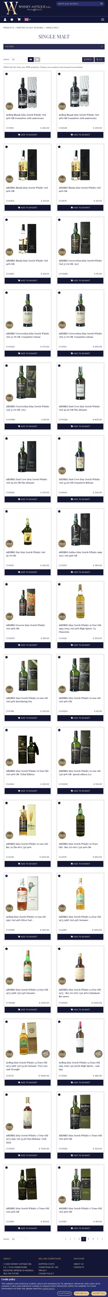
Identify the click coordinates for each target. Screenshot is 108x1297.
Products (8, 28)
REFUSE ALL (81, 1293)
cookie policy (48, 1289)
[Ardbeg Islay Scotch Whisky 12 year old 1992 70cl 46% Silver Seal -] (27, 893)
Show (6, 59)
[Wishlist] (12, 19)
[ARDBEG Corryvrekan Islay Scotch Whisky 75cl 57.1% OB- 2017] (27, 383)
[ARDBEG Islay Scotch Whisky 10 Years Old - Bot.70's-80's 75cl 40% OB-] (80, 820)
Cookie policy (46, 1274)
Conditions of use (48, 1267)
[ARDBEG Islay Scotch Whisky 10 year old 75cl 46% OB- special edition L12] (80, 747)
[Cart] (19, 19)
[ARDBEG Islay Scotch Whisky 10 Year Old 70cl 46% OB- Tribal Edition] (28, 747)
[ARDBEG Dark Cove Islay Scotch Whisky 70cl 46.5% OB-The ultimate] (80, 383)
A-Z (100, 60)
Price (88, 60)
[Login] (5, 19)
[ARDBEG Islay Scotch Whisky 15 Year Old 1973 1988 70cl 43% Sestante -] (80, 893)
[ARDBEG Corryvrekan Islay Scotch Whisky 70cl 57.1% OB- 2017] (80, 237)
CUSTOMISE (64, 1293)
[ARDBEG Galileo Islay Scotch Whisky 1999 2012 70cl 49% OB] (80, 529)
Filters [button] (9, 47)
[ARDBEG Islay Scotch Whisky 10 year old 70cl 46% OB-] (80, 674)
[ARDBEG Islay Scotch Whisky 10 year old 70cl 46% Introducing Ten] (27, 674)
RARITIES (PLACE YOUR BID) (30, 28)
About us (79, 1264)
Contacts (79, 1267)
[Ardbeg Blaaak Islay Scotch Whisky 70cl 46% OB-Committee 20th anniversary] (28, 91)
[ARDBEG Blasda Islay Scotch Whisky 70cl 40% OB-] (27, 164)
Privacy (43, 1271)
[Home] (27, 8)
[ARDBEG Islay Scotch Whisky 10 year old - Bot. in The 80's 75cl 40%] (27, 820)
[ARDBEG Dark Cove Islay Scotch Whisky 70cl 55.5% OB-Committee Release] (80, 456)
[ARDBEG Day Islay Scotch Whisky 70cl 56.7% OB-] (28, 529)
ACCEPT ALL (99, 1293)
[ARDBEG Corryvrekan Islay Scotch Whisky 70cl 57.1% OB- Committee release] (28, 310)
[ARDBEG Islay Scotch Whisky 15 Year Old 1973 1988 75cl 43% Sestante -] (27, 966)
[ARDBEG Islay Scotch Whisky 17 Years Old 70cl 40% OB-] (80, 1112)
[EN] (27, 20)
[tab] (54, 46)
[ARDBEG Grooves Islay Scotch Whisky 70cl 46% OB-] (27, 601)
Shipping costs (46, 1264)
